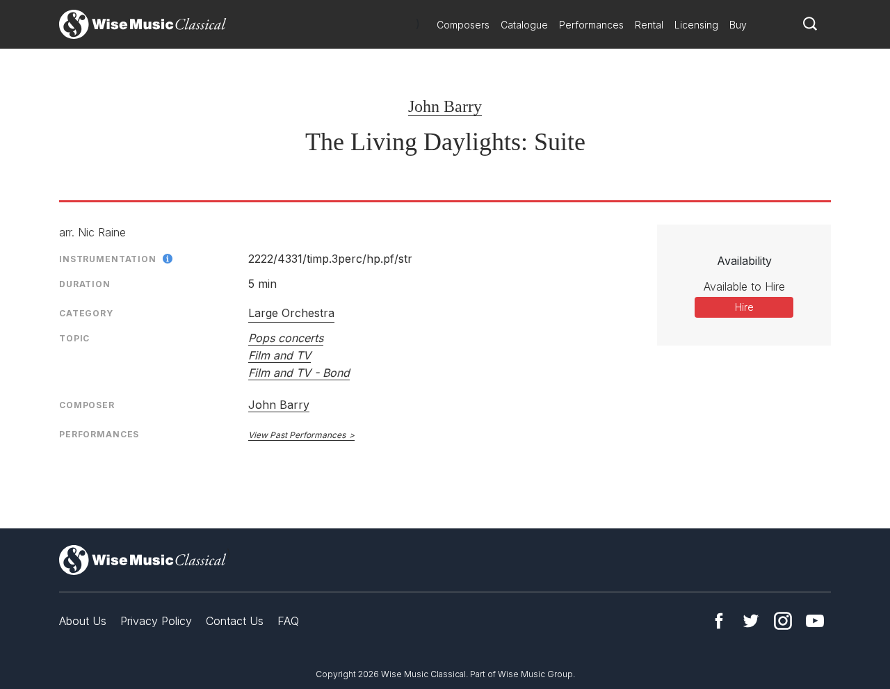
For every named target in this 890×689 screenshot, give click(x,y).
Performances (591, 25)
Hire (744, 307)
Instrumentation (107, 259)
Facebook (719, 621)
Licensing (696, 25)
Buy (738, 25)
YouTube (815, 621)
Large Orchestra (291, 313)
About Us (82, 621)
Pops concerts (285, 338)
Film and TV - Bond (299, 373)
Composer (87, 405)
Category (86, 313)
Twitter (751, 621)
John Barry (445, 106)
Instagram (783, 621)
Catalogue (524, 25)
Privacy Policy (156, 621)
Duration (85, 284)
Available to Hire (744, 286)
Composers (463, 25)
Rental (649, 25)
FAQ (288, 621)
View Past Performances (297, 435)
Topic (74, 338)
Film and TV (279, 355)
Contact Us (235, 621)
